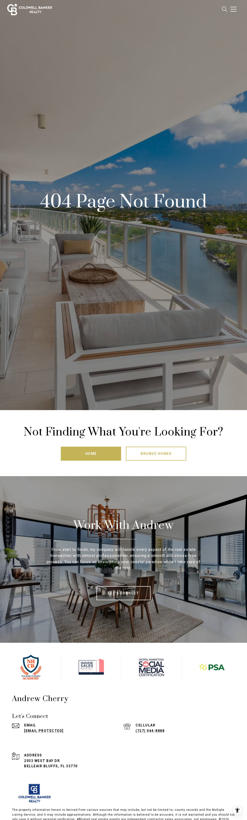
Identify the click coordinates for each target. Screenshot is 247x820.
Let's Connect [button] (123, 593)
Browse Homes (156, 454)
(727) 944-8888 (150, 731)
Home (91, 454)
